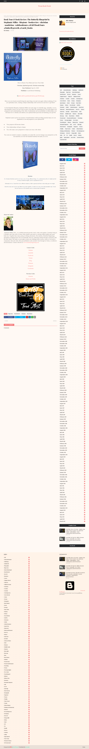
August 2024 (72, 217)
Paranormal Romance (71, 118)
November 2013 (72, 503)
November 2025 (72, 183)
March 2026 (72, 174)
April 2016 (72, 439)
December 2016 (72, 421)
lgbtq (61, 137)
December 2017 (72, 394)
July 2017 (72, 405)
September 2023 (72, 241)
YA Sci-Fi (68, 133)
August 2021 (72, 297)
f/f (64, 135)
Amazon (30, 276)
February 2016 (72, 443)
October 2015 (72, 452)
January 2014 (72, 499)
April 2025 (72, 199)
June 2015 (72, 461)
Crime (68, 100)
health (70, 135)
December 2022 (72, 261)
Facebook (30, 255)
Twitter (30, 258)
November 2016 (72, 423)
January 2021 (72, 312)
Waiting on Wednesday (65, 130)
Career (79, 94)
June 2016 (72, 434)
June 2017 (72, 408)
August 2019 (72, 350)
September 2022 (72, 268)
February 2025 (72, 203)
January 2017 (72, 419)
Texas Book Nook (44, 6)
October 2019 (72, 345)
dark (61, 135)
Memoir (62, 113)
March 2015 (72, 468)
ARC (61, 90)
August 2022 (72, 270)
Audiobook (81, 90)
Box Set (68, 94)
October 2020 (72, 319)
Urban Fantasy (80, 128)
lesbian (79, 135)
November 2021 (72, 290)
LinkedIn (30, 253)
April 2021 (72, 305)
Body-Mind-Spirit (76, 92)
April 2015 (72, 465)
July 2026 (72, 165)
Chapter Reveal (63, 96)
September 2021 (72, 294)
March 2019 (72, 361)
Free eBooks (72, 105)
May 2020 (72, 330)
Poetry (61, 120)
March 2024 (72, 228)
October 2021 (72, 292)
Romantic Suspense (64, 124)
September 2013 (72, 508)
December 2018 (72, 368)
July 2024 (72, 219)
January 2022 (72, 285)
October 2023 (72, 239)
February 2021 (72, 310)
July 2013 (72, 512)
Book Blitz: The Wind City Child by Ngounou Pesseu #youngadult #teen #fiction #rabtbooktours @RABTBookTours (75, 539)
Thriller (61, 128)
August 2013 (72, 510)
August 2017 (72, 403)
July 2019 (72, 352)
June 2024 (72, 221)
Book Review (17, 313)
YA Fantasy (62, 133)
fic (67, 135)
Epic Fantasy (62, 103)
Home (5, 1)
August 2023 (72, 243)
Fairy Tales (78, 103)
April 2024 (72, 225)
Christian (23, 313)
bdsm (79, 133)
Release (69, 122)
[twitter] (82, 1)
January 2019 (72, 365)
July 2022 (72, 272)
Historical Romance (70, 109)
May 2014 (72, 490)
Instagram (30, 266)
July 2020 (72, 325)
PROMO (77, 115)
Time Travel (67, 128)
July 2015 (72, 459)
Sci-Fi (74, 124)
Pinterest (30, 263)
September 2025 (72, 188)
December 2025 (72, 181)
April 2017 (72, 412)
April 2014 (72, 492)
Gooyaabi (27, 747)
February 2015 (72, 470)
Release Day (75, 122)
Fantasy (61, 105)
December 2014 (72, 474)
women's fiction (80, 137)
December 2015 (72, 448)
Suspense (76, 126)
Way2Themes (15, 747)
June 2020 (72, 328)
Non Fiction (9, 15)
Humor (82, 109)
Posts (62, 68)
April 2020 (72, 332)
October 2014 (72, 479)
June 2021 (72, 301)
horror (75, 135)
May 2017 (72, 410)
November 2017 (72, 397)
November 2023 (72, 237)
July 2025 (72, 192)
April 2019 (72, 359)
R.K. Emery (6, 30)
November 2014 (72, 477)
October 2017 (72, 399)
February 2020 (72, 337)
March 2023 (72, 254)
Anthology (75, 90)
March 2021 (72, 308)
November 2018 (72, 370)
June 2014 (72, 488)
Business (74, 94)
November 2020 (72, 317)
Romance (81, 122)
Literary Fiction (74, 111)
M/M (80, 111)
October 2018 (72, 372)
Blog (30, 260)
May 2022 (72, 277)
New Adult (80, 113)
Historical (62, 109)
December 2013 (72, 501)
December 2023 (72, 234)
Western (73, 130)
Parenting (80, 118)
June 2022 (72, 274)
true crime (73, 137)
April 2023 (72, 252)
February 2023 (72, 257)
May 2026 (72, 170)
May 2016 (72, 437)
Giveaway (62, 107)
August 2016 (72, 430)
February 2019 (72, 363)
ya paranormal (63, 139)
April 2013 (72, 519)
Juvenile (67, 111)
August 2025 (72, 190)
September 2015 (72, 454)
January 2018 (72, 392)
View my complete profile (71, 22)
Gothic (67, 107)
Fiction (66, 105)
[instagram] (84, 1)
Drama (73, 100)
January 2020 (72, 339)
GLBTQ (78, 105)
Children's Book (76, 96)
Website (31, 250)
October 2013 (72, 505)
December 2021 (72, 288)
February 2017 (72, 417)
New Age (62, 115)
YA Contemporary (80, 130)
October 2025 (72, 185)
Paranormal (62, 118)
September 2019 (72, 348)
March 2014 (72, 494)
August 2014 (72, 483)
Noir (67, 115)
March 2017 (72, 414)
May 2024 (72, 223)
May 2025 (72, 197)
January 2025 (72, 205)
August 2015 (72, 457)
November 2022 (72, 263)
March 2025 (72, 201)
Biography (62, 92)
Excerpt (72, 103)
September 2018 (72, 374)
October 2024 (72, 212)
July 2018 (72, 379)
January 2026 (72, 179)
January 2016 (72, 445)
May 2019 (72, 357)
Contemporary (79, 98)
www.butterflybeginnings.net (31, 242)
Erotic (68, 103)
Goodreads (31, 268)
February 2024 (72, 230)
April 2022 (72, 279)
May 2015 (72, 463)
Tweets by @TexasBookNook (66, 31)
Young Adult (74, 133)
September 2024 (72, 214)
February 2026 (72, 177)
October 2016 (72, 425)
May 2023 (72, 250)
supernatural (66, 137)
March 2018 (72, 388)
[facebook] (80, 1)
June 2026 (72, 168)
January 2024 (72, 232)
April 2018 (72, 385)
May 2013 (72, 517)
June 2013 (72, 514)
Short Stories (63, 126)
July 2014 (72, 485)
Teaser (80, 126)
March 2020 (72, 334)
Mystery (74, 113)
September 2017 (72, 401)
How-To (77, 109)
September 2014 (72, 481)
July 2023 (72, 245)
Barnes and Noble (30, 279)
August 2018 (72, 377)
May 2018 (72, 383)
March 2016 (72, 441)
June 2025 (72, 194)
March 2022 (72, 281)
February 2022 (72, 283)
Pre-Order (75, 120)
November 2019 (72, 343)
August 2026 (72, 163)
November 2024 (72, 210)
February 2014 (72, 497)
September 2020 (72, 321)
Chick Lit (70, 96)
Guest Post (81, 107)
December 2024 (72, 208)
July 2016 (72, 432)
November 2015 (72, 450)
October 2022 (72, 265)
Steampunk (69, 126)
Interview (62, 111)
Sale (71, 124)
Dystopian (78, 100)
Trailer (73, 128)
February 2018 (72, 390)
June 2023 (72, 248)
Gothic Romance (73, 107)
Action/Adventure (67, 90)
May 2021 (72, 303)
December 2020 (72, 314)
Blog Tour (10, 313)
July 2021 (72, 299)
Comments (64, 69)
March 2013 (72, 521)
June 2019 (72, 354)
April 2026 (72, 172)
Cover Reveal (63, 100)
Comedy (72, 98)
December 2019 (72, 341)
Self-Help (79, 124)
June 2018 (72, 381)
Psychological (63, 122)
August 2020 (72, 323)
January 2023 (72, 259)
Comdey (67, 98)
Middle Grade (68, 113)
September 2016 (72, 428)
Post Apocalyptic (68, 120)
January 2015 (72, 472)
